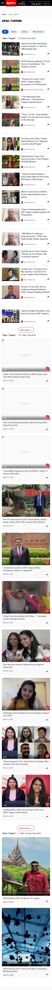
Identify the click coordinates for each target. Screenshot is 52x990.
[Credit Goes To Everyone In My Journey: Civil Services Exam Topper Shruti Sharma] (11, 274)
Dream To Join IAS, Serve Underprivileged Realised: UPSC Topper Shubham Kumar (35, 289)
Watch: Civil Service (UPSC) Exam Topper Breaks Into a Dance (34, 194)
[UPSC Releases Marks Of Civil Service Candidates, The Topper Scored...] (11, 66)
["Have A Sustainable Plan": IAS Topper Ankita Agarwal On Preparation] (11, 214)
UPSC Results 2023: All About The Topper (21, 898)
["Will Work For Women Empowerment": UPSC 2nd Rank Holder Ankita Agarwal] (11, 239)
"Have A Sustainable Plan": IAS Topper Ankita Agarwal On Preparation (35, 212)
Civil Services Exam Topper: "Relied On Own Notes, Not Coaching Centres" (34, 254)
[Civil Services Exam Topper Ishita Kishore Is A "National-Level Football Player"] (11, 144)
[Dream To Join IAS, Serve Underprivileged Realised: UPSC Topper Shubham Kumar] (11, 292)
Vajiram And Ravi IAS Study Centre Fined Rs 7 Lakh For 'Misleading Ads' (34, 46)
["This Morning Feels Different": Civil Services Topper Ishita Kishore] (11, 102)
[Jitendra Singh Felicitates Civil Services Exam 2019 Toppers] (11, 316)
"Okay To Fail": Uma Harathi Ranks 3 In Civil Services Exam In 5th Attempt (35, 117)
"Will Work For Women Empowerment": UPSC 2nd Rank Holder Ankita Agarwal (34, 236)
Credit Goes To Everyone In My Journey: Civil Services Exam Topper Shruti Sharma (34, 272)
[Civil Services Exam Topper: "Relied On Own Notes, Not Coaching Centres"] (11, 256)
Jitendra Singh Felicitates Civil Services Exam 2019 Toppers (35, 312)
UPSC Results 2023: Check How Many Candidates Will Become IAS (25, 970)
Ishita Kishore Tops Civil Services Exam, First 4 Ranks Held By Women (35, 159)
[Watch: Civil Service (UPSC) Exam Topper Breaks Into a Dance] (11, 197)
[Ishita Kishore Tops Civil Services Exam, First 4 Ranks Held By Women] (11, 161)
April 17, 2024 (8, 902)
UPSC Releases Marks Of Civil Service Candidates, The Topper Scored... (35, 64)
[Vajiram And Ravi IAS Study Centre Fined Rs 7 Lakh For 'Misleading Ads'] (11, 49)
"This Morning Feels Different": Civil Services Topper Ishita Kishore (33, 99)
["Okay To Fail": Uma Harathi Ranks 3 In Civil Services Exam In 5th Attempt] (11, 119)
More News (25, 330)
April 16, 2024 (8, 975)
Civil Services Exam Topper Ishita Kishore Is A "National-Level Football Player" (34, 141)
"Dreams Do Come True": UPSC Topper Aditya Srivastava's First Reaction (33, 82)
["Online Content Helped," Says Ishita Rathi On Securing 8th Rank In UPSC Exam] (11, 179)
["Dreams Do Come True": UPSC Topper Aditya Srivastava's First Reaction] (11, 84)
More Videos (25, 828)
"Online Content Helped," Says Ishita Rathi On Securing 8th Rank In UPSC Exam (35, 177)
